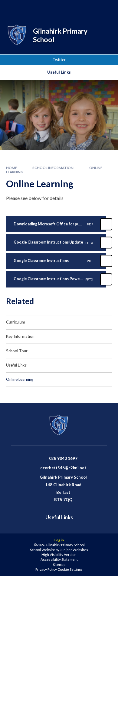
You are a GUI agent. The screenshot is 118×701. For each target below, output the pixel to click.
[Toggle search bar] (74, 8)
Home (11, 168)
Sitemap (59, 564)
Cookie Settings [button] (70, 569)
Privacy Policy (46, 569)
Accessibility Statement (59, 559)
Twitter (59, 59)
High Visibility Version (59, 554)
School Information (53, 168)
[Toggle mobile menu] (105, 8)
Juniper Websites (74, 550)
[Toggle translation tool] (89, 8)
